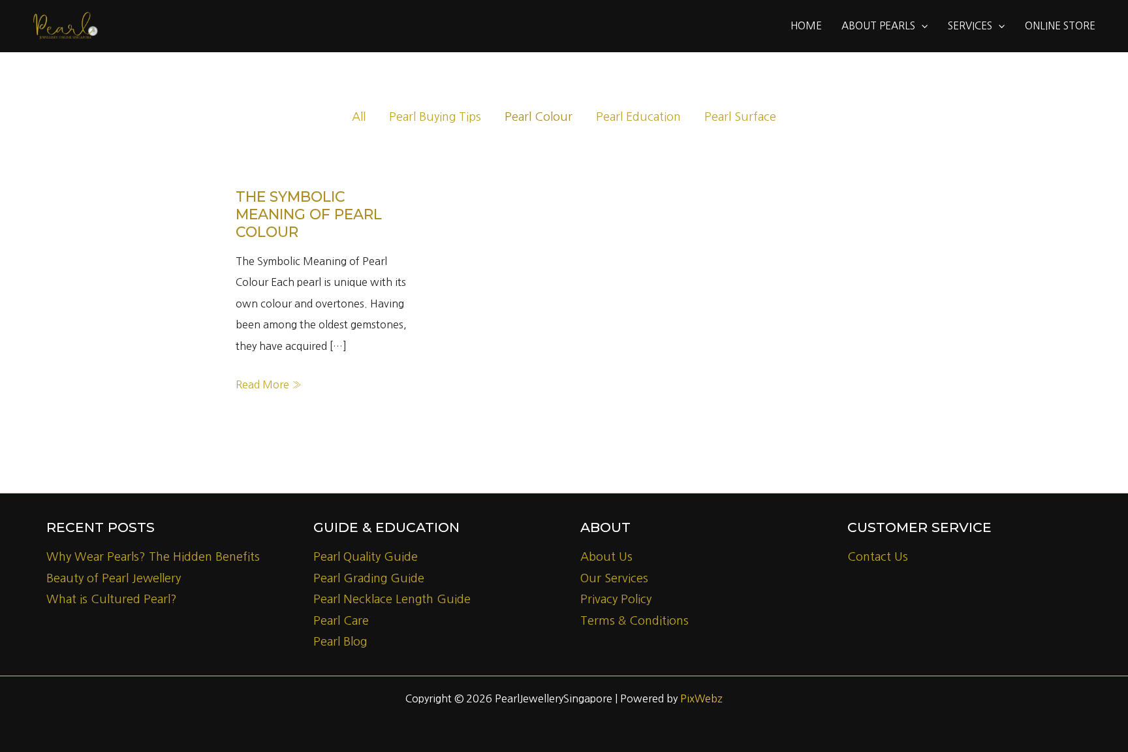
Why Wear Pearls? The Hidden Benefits (153, 557)
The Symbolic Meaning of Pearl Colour (309, 214)
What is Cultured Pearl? (111, 599)
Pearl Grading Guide (368, 578)
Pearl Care (341, 621)
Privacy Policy (615, 599)
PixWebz (701, 698)
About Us (606, 557)
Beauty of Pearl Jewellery (113, 578)
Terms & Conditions (634, 621)
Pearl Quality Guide (365, 557)
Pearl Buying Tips (435, 117)
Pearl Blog (340, 642)
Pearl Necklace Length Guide (392, 599)
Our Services (614, 578)
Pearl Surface (740, 117)
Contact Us (877, 557)
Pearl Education (638, 117)
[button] (921, 26)
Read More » (269, 387)
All (359, 117)
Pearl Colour (538, 117)
